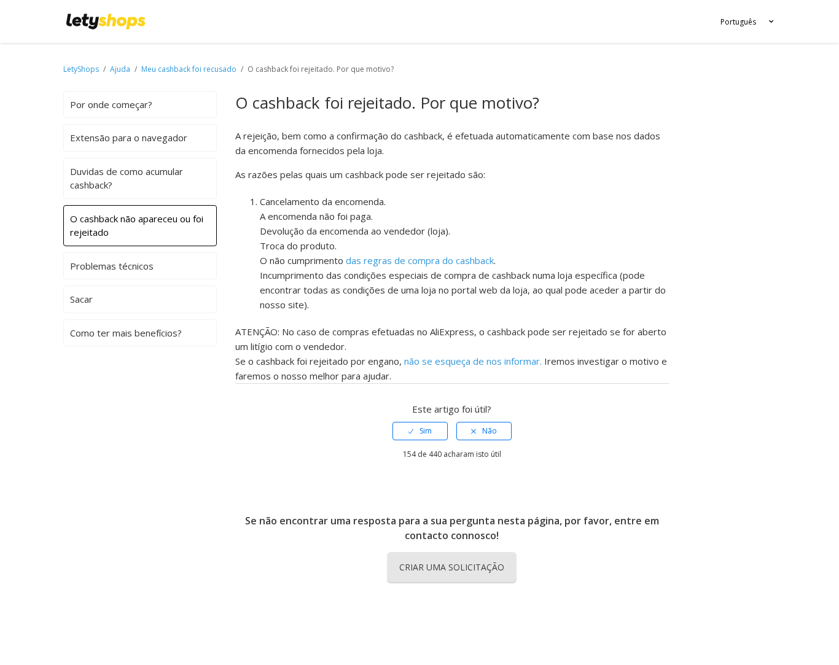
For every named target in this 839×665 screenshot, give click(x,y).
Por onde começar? (111, 104)
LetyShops (81, 69)
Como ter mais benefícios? (126, 333)
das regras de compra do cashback (420, 260)
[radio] (420, 431)
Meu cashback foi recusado (188, 69)
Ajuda (121, 69)
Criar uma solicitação (451, 567)
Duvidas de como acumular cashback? (126, 178)
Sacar (81, 299)
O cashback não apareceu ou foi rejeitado (136, 225)
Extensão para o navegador (128, 137)
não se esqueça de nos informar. (473, 361)
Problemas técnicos (112, 266)
